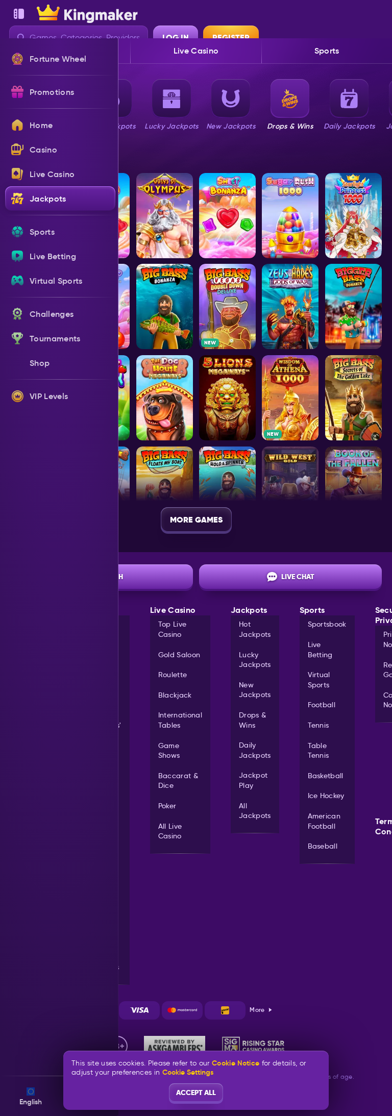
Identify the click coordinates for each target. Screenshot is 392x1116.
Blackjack (175, 695)
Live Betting (320, 649)
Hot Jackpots (255, 629)
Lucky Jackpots (255, 659)
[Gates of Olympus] (164, 215)
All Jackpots (255, 811)
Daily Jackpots (255, 750)
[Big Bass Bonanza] (164, 306)
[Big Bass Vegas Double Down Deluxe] (227, 306)
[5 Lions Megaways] (227, 397)
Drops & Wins (252, 720)
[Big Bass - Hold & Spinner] (227, 489)
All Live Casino (170, 831)
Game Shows (169, 750)
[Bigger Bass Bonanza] (353, 306)
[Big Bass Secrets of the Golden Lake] (353, 397)
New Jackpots (255, 690)
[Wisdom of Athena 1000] (290, 397)
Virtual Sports (319, 679)
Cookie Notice (235, 1063)
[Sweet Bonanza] (227, 215)
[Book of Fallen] (353, 489)
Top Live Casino (172, 629)
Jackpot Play (253, 780)
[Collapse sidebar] (19, 13)
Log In (175, 37)
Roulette (172, 674)
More (257, 1009)
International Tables (180, 720)
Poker (167, 805)
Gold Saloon (179, 654)
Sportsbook (327, 624)
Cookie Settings (187, 1072)
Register (231, 37)
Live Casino (196, 50)
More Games (196, 519)
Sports (326, 50)
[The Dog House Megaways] (164, 397)
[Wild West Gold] (290, 489)
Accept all (196, 1092)
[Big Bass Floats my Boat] (164, 489)
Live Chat (297, 576)
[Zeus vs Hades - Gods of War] (290, 306)
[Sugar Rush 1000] (290, 215)
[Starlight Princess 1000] (353, 215)
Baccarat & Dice (178, 780)
